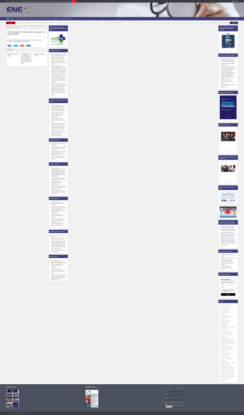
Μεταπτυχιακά (223, 351)
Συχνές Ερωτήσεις (56, 18)
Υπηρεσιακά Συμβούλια (229, 371)
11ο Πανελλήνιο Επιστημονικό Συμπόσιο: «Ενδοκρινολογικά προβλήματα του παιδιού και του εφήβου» (58, 187)
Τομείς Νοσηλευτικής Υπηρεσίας (226, 369)
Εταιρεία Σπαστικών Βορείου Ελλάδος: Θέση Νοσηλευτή (83, 22)
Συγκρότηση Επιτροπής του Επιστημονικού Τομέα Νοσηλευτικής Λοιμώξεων (57, 216)
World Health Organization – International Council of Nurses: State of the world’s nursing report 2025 (58, 148)
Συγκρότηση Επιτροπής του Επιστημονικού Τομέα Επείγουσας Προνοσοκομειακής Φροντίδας (57, 224)
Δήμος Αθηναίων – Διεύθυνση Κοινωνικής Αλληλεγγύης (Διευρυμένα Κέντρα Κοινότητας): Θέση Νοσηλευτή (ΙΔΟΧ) (47, 22)
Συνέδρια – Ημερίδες (39, 18)
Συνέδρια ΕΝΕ (223, 367)
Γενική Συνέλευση (223, 327)
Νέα (13, 18)
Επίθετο (167, 397)
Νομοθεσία (18, 18)
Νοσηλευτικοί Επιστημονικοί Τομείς (28, 1)
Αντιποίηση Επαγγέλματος (225, 316)
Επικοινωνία (61, 1)
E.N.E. (8, 1)
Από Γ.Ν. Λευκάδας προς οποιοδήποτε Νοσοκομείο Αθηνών (39, 54)
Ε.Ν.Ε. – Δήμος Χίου (224, 244)
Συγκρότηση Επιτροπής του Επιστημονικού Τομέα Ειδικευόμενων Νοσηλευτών (58, 203)
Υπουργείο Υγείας (223, 373)
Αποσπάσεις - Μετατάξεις (225, 320)
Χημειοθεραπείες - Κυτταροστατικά (227, 376)
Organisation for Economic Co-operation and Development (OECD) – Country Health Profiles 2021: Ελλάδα (58, 153)
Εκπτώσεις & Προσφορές (55, 105)
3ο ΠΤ (226, 305)
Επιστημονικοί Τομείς (66, 18)
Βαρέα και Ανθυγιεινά (224, 323)
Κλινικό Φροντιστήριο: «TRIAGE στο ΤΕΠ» (229, 257)
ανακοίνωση (222, 380)
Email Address (174, 389)
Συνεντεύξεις (230, 367)
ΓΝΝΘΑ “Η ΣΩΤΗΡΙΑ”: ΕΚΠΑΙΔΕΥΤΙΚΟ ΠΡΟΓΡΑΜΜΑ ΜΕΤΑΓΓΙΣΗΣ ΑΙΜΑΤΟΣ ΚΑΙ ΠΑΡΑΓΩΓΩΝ (58, 192)
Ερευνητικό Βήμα (54, 260)
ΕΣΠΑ (225, 334)
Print (41, 37)
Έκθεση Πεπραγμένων (224, 309)
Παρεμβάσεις (223, 360)
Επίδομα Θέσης (223, 345)
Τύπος (221, 371)
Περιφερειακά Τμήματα (15, 1)
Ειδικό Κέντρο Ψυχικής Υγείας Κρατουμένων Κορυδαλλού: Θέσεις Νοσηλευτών (227, 81)
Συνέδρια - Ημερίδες (54, 167)
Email (45, 37)
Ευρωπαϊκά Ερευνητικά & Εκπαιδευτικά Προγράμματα (46, 1)
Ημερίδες (222, 349)
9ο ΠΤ (230, 305)
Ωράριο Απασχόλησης (224, 378)
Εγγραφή (228, 294)
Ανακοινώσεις (223, 314)
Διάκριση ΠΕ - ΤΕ (223, 329)
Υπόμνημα (231, 373)
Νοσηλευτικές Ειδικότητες (225, 353)
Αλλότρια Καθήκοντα (224, 312)
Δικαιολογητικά (68, 1)
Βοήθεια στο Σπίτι (223, 325)
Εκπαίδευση (222, 336)
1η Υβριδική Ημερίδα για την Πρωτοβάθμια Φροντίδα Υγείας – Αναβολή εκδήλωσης (57, 183)
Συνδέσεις (48, 18)
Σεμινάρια (233, 362)
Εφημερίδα (24, 18)
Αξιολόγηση (222, 318)
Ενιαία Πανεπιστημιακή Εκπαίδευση (227, 342)
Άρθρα (226, 307)
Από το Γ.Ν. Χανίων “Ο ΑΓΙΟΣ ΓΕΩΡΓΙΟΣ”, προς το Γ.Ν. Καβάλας (13, 54)
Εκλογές (230, 334)
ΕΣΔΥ (221, 334)
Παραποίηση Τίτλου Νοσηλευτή (226, 358)
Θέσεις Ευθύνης (229, 349)
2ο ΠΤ (221, 305)
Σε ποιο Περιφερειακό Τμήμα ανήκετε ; (174, 402)
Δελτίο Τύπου (232, 327)
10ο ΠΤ (221, 307)
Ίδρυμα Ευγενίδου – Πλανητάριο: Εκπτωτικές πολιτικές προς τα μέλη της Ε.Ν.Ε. (58, 120)
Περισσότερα (52, 95)
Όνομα (167, 393)
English (73, 1)
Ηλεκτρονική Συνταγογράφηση (226, 347)
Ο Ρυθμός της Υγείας (224, 356)
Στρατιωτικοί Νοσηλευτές (225, 365)
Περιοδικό (31, 18)
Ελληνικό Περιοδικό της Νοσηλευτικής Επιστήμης (225, 339)
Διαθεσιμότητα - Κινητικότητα (226, 332)
